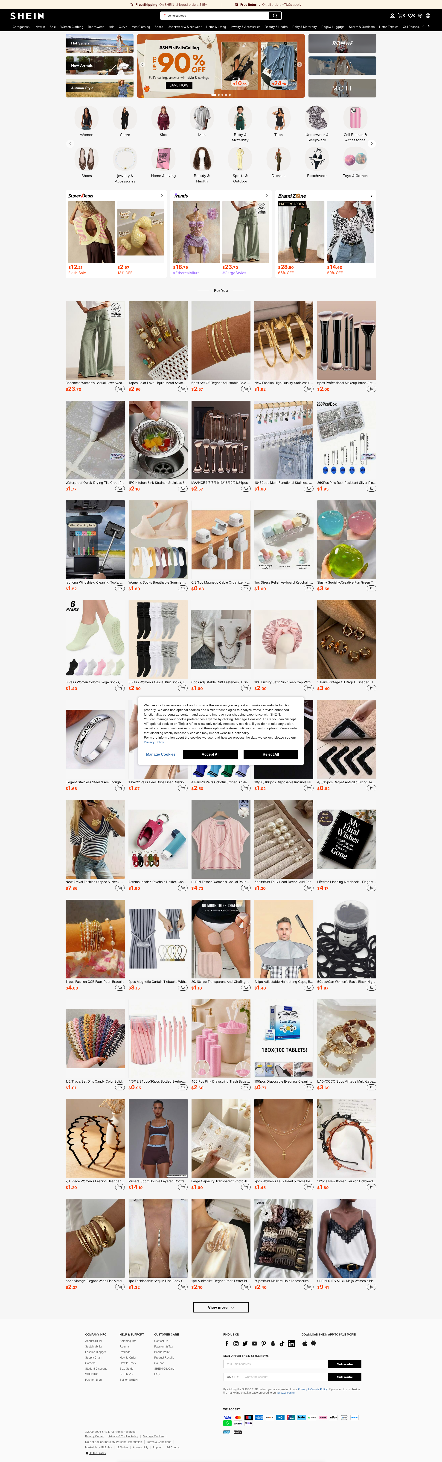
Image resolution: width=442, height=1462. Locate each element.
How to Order (128, 1357)
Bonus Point (161, 1352)
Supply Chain (93, 1357)
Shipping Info (128, 1341)
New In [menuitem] (40, 27)
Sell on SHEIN (129, 1379)
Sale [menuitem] (53, 27)
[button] (420, 15)
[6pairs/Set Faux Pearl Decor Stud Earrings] (284, 839)
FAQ (157, 1374)
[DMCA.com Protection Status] (238, 1432)
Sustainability (93, 1346)
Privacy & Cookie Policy (313, 1389)
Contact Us (161, 1341)
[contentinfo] (292, 1420)
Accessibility (140, 1447)
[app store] (305, 1345)
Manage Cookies (153, 1436)
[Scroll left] (423, 26)
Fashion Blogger (95, 1352)
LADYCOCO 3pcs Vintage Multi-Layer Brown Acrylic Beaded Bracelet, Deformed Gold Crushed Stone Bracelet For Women (346, 1081)
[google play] (313, 1345)
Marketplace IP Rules (98, 1447)
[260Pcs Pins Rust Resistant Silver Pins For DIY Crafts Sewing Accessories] (346, 440)
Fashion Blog (93, 1379)
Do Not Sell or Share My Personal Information (113, 1442)
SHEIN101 (92, 1374)
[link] (110, 4)
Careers (90, 1363)
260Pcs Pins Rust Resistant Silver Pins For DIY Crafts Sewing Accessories (346, 482)
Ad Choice (173, 1447)
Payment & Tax (163, 1346)
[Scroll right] (428, 26)
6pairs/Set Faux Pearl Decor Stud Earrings (284, 882)
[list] (260, 1343)
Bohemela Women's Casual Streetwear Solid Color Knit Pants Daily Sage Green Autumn (95, 383)
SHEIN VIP (126, 1374)
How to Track (128, 1363)
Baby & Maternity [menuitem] (304, 27)
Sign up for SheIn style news (246, 1355)
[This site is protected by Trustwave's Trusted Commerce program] (226, 1432)
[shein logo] (27, 15)
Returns (125, 1346)
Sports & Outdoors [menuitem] (362, 27)
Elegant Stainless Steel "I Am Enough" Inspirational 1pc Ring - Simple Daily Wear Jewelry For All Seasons (95, 782)
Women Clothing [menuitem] (71, 27)
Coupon (159, 1363)
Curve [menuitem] (123, 27)
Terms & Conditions (159, 1442)
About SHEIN (93, 1341)
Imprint (157, 1447)
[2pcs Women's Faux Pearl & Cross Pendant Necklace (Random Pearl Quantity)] (284, 1138)
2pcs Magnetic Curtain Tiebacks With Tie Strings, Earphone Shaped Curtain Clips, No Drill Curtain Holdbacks (158, 981)
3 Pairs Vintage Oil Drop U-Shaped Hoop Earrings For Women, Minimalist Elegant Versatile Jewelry (346, 682)
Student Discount (96, 1368)
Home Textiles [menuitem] (388, 27)
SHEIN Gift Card (164, 1368)
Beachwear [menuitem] (96, 27)
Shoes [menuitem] (159, 27)
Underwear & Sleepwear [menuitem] (185, 27)
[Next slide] (299, 64)
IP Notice (122, 1447)
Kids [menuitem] (111, 27)
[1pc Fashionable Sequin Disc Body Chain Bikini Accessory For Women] (158, 1238)
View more (218, 1307)
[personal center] (392, 15)
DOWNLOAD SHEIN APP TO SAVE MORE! (329, 1334)
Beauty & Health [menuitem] (276, 27)
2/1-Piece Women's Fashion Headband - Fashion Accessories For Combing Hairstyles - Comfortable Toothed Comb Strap (95, 1181)
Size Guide (127, 1368)
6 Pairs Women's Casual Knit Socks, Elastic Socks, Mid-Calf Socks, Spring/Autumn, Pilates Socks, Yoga (158, 682)
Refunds (125, 1352)
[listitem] (95, 347)
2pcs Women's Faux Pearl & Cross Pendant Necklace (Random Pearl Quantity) (284, 1181)
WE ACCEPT (231, 1409)
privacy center (286, 1392)
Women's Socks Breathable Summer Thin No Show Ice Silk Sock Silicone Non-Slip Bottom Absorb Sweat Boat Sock (158, 582)
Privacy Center (94, 1436)
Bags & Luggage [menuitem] (332, 27)
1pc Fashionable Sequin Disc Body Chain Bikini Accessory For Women (158, 1281)
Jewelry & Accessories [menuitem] (245, 27)
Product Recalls (164, 1357)
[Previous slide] (142, 64)
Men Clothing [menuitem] (141, 27)
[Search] (275, 15)
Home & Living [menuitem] (216, 27)
